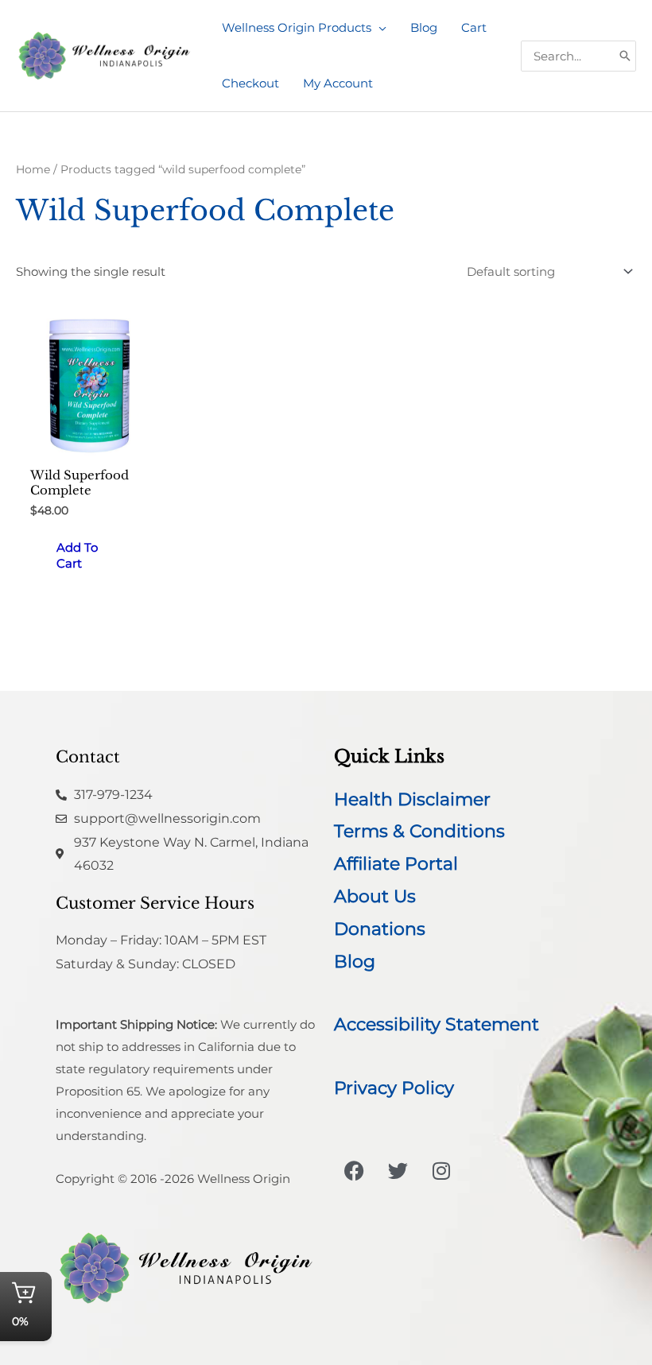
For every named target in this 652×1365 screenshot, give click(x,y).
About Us (375, 896)
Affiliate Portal (396, 863)
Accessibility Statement (436, 1024)
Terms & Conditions (419, 831)
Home (33, 169)
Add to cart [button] (77, 555)
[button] (378, 28)
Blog (354, 961)
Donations (379, 929)
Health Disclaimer (412, 799)
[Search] (625, 56)
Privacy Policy (394, 1088)
